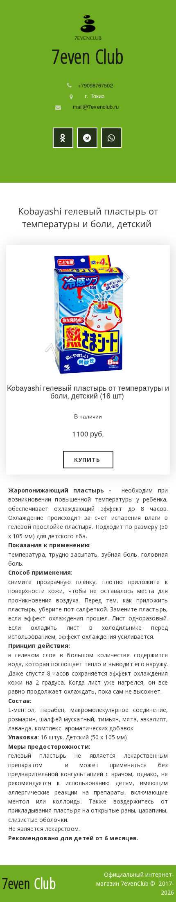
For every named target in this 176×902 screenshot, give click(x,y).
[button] (88, 459)
